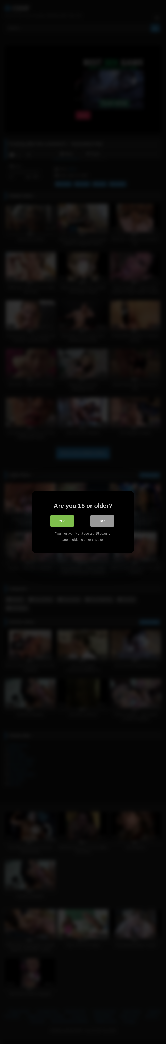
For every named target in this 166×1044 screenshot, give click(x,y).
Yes (62, 521)
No (102, 521)
